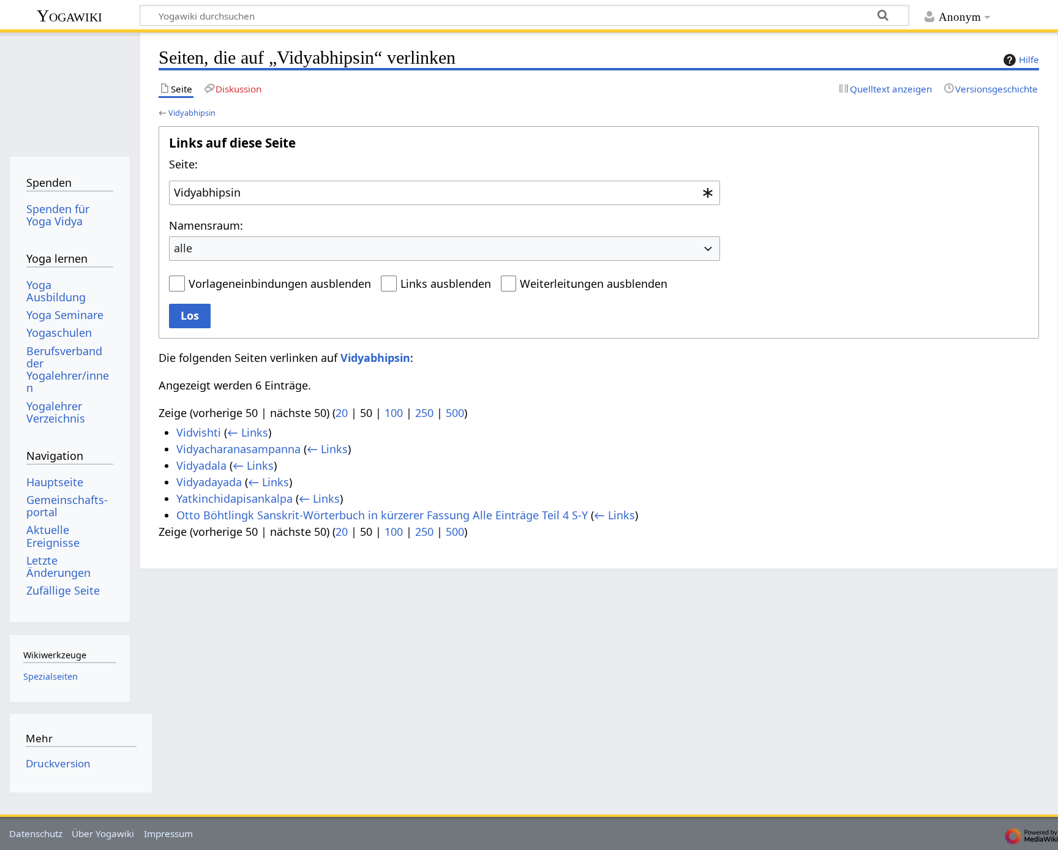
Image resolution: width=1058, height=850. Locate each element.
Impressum (168, 833)
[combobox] (444, 193)
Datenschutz (35, 833)
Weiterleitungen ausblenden (593, 283)
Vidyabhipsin (192, 112)
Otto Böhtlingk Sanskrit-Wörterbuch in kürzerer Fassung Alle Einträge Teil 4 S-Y (382, 515)
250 (424, 412)
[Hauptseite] (69, 90)
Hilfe (1029, 59)
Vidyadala (201, 465)
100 (394, 412)
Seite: (183, 164)
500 (455, 412)
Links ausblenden (445, 283)
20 (342, 412)
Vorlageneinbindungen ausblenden (280, 283)
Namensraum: (206, 225)
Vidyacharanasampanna (238, 449)
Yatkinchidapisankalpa (234, 498)
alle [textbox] (183, 248)
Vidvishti (198, 432)
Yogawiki (69, 15)
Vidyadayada (209, 482)
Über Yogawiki (103, 833)
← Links (247, 432)
